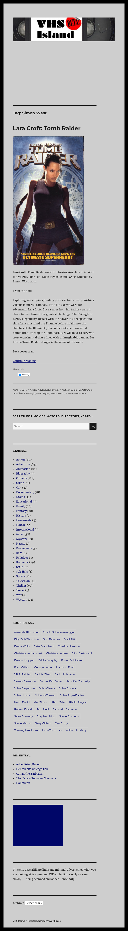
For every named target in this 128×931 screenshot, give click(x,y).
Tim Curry (61, 723)
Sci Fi (19, 567)
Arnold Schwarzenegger (59, 632)
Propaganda (24, 548)
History (21, 515)
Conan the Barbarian (30, 773)
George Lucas (43, 667)
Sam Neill (42, 709)
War (19, 595)
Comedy (21, 478)
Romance (22, 562)
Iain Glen (18, 393)
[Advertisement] (64, 80)
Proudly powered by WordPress (44, 921)
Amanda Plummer (26, 632)
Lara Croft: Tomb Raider (46, 128)
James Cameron (25, 681)
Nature (20, 543)
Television (23, 581)
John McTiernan (45, 695)
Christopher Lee (57, 653)
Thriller (21, 585)
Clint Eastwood (82, 653)
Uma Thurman (52, 730)
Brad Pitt (69, 639)
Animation (23, 469)
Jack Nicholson (65, 674)
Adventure (43, 389)
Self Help (22, 571)
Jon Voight (29, 393)
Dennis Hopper (24, 660)
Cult (19, 487)
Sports (20, 576)
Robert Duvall (23, 709)
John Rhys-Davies (72, 695)
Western (21, 599)
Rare (19, 553)
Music (20, 534)
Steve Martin (22, 723)
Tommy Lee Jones (26, 730)
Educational (24, 501)
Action (33, 389)
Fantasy (54, 389)
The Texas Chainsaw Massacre (36, 778)
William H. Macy (76, 730)
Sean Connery (23, 716)
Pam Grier (58, 702)
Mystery (21, 539)
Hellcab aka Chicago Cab (32, 769)
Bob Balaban (51, 639)
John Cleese (47, 688)
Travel (20, 590)
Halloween (23, 783)
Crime (20, 483)
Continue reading (24, 360)
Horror (20, 525)
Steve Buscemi (69, 716)
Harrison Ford (65, 667)
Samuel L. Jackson (65, 709)
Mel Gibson (41, 702)
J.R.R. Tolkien (22, 674)
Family (20, 506)
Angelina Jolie (70, 389)
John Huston (23, 695)
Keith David (22, 702)
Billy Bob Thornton (26, 639)
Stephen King (46, 716)
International (25, 529)
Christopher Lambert (28, 653)
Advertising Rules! (28, 764)
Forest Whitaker (72, 660)
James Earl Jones (51, 681)
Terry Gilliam (43, 723)
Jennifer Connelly (78, 681)
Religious (22, 557)
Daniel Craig (85, 389)
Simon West (56, 393)
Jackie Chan (43, 674)
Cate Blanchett (44, 646)
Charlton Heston (69, 646)
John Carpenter (24, 688)
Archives (18, 903)
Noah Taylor (42, 393)
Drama (20, 497)
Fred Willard (22, 667)
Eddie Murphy (47, 660)
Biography (23, 473)
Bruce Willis (22, 646)
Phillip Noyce (77, 702)
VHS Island (19, 921)
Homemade (24, 520)
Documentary (25, 492)
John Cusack (67, 688)
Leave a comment (76, 393)
